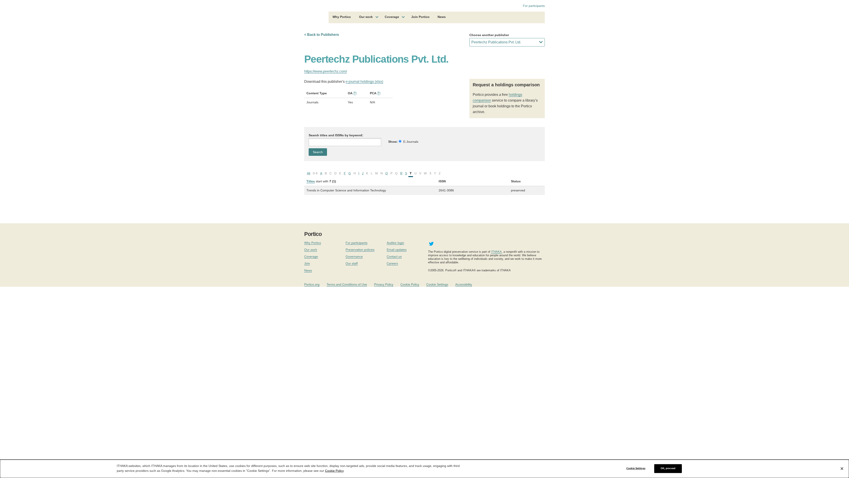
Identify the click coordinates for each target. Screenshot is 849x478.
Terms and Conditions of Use (347, 284)
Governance (354, 256)
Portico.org (311, 284)
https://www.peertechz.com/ (325, 71)
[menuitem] (342, 17)
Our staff (352, 263)
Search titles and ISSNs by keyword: (336, 135)
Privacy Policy (383, 284)
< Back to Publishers (321, 35)
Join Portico (420, 17)
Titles (310, 181)
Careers (392, 263)
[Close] (842, 468)
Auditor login (395, 243)
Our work (366, 17)
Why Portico (342, 17)
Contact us (394, 256)
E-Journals (410, 141)
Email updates (397, 249)
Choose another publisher (489, 35)
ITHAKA (496, 251)
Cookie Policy (409, 284)
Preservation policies (360, 249)
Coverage (392, 17)
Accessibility (463, 284)
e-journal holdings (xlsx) (364, 81)
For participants (534, 6)
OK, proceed (668, 468)
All (308, 173)
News (442, 17)
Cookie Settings (437, 284)
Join (307, 263)
